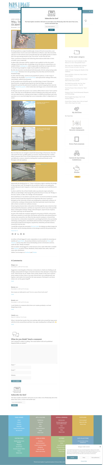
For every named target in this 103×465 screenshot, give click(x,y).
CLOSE (79, 9)
